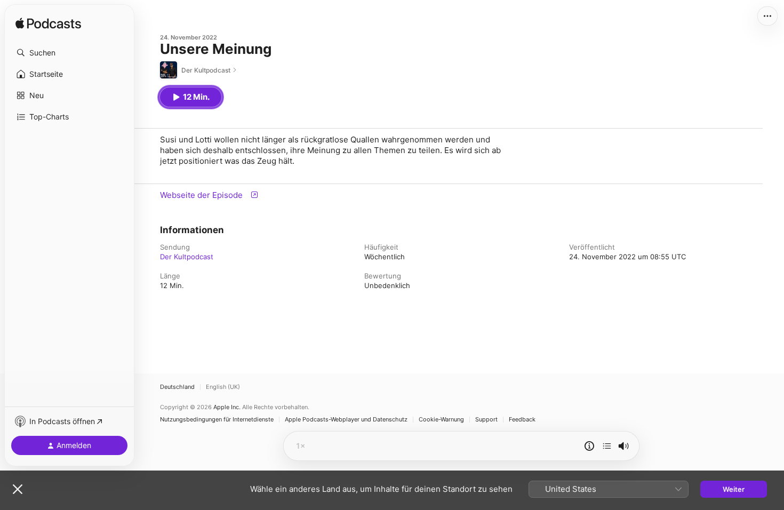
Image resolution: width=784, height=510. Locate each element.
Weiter (734, 489)
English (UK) (223, 387)
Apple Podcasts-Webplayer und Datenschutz (346, 420)
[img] (48, 24)
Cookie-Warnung (441, 420)
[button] (69, 53)
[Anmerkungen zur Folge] (589, 446)
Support (486, 420)
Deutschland (177, 387)
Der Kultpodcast (186, 256)
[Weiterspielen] (607, 446)
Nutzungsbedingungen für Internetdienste (217, 420)
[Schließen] (17, 489)
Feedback (522, 420)
